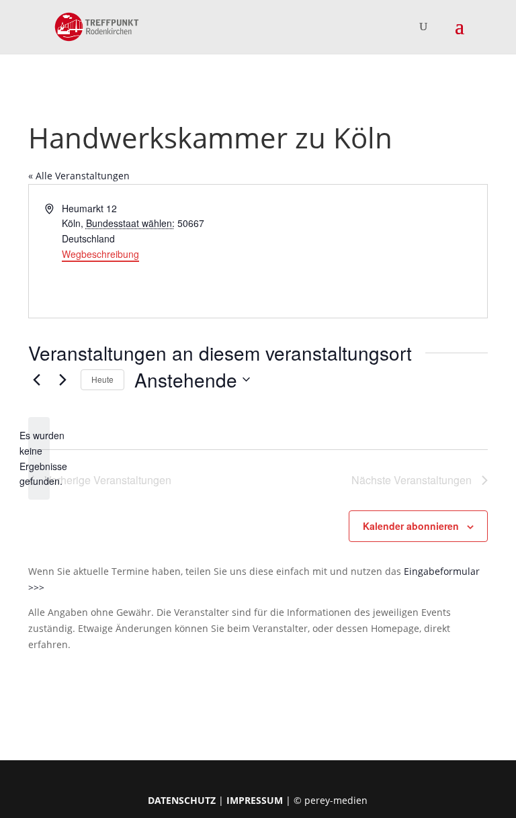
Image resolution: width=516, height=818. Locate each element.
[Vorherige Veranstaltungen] (36, 379)
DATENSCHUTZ (182, 800)
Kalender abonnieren (411, 526)
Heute (102, 379)
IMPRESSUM (254, 800)
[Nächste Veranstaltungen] (62, 379)
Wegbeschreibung (100, 254)
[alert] (39, 458)
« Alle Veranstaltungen (79, 175)
